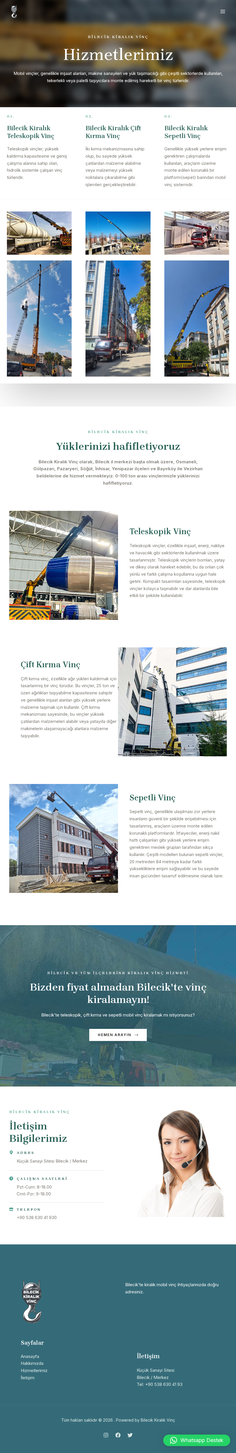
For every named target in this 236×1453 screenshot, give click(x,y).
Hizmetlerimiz (34, 1370)
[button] (196, 1440)
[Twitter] (130, 1435)
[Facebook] (118, 1435)
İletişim (28, 1377)
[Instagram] (106, 1435)
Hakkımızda (32, 1363)
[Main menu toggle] (223, 11)
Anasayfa (30, 1356)
